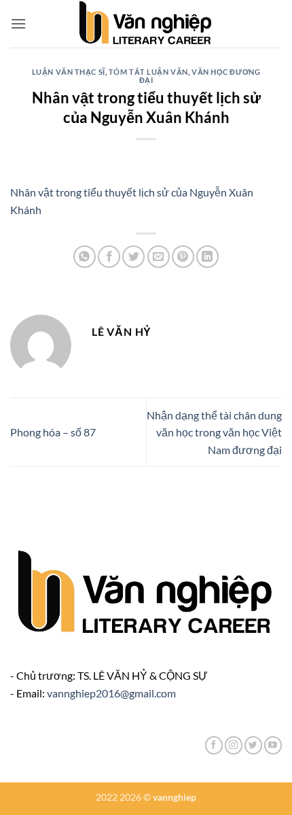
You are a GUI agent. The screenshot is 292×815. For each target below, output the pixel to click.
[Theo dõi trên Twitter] (253, 745)
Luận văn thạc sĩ (68, 71)
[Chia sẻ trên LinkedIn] (207, 256)
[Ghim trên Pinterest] (183, 256)
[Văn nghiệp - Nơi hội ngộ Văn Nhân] (146, 24)
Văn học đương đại (200, 75)
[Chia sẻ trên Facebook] (109, 256)
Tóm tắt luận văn (148, 71)
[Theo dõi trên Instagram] (233, 745)
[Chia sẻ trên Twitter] (133, 256)
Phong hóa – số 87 (53, 432)
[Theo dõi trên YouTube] (273, 745)
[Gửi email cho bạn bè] (158, 256)
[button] (18, 23)
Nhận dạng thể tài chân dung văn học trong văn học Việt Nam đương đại (214, 432)
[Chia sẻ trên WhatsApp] (84, 256)
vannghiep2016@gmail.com (111, 693)
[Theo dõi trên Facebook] (214, 745)
